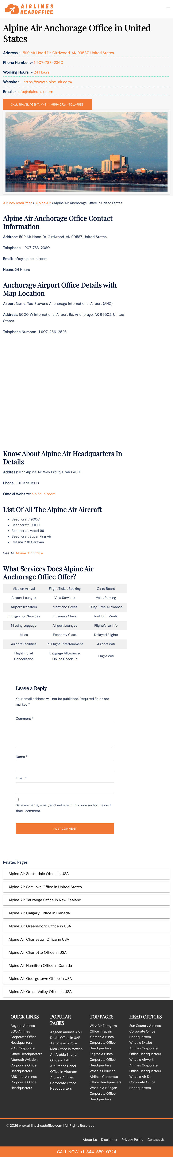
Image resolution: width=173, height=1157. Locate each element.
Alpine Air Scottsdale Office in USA (38, 873)
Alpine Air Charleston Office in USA (38, 939)
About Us (90, 1139)
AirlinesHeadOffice (17, 203)
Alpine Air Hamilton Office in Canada (40, 965)
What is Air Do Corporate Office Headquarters (142, 1082)
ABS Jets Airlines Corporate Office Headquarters (24, 1082)
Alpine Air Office (29, 553)
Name (21, 756)
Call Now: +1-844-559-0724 (86, 1151)
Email (21, 778)
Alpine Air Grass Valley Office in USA (40, 991)
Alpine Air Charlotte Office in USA (37, 952)
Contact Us (156, 1139)
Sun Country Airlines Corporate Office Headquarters (145, 1031)
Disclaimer (109, 1139)
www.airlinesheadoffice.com (40, 1125)
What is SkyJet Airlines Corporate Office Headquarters (145, 1048)
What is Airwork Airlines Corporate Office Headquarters (145, 1065)
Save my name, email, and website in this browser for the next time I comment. (63, 808)
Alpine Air (43, 203)
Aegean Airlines (23, 1025)
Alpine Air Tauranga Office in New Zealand (44, 900)
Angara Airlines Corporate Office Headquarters (63, 1083)
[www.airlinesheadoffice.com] (28, 9)
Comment (25, 718)
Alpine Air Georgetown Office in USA (40, 978)
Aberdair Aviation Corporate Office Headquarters (24, 1065)
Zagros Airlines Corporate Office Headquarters (103, 1059)
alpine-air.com (43, 494)
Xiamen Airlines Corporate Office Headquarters (103, 1042)
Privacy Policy (132, 1139)
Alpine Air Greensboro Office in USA (39, 926)
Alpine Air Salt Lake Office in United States (45, 886)
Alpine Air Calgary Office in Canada (39, 913)
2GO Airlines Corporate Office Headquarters (23, 1037)
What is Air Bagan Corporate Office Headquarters (103, 1093)
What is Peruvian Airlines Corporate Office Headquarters (105, 1077)
